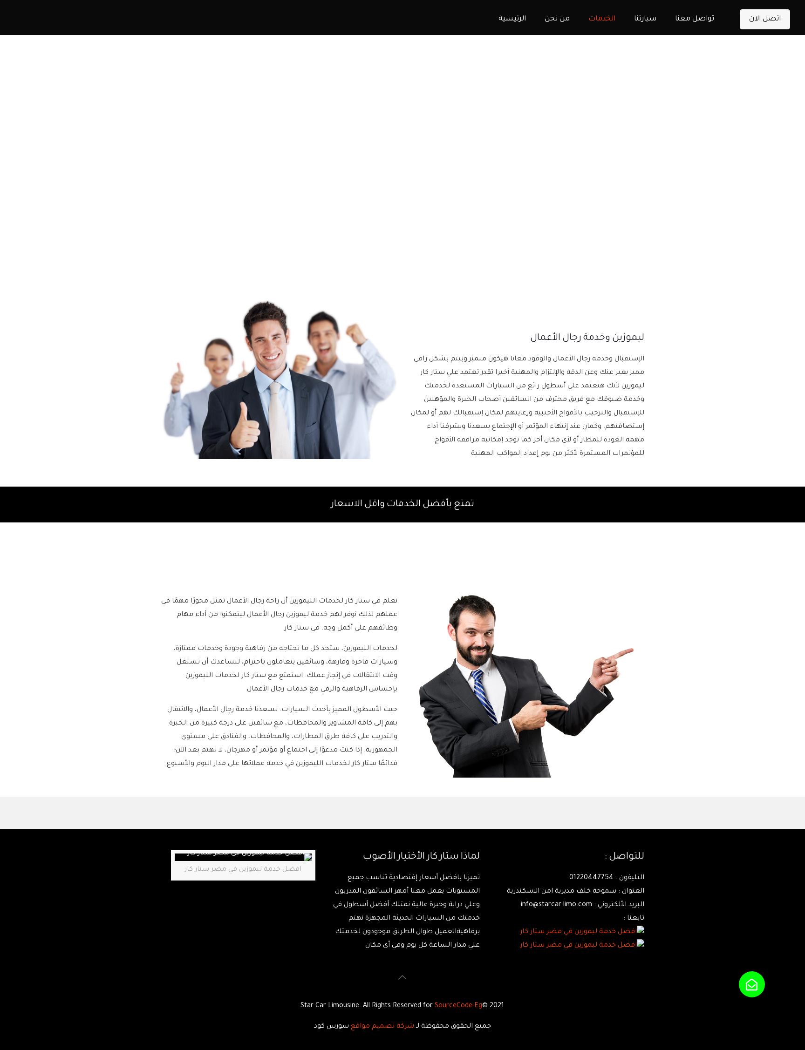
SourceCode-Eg (458, 1006)
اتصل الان (765, 19)
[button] (752, 984)
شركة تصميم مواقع (382, 1026)
